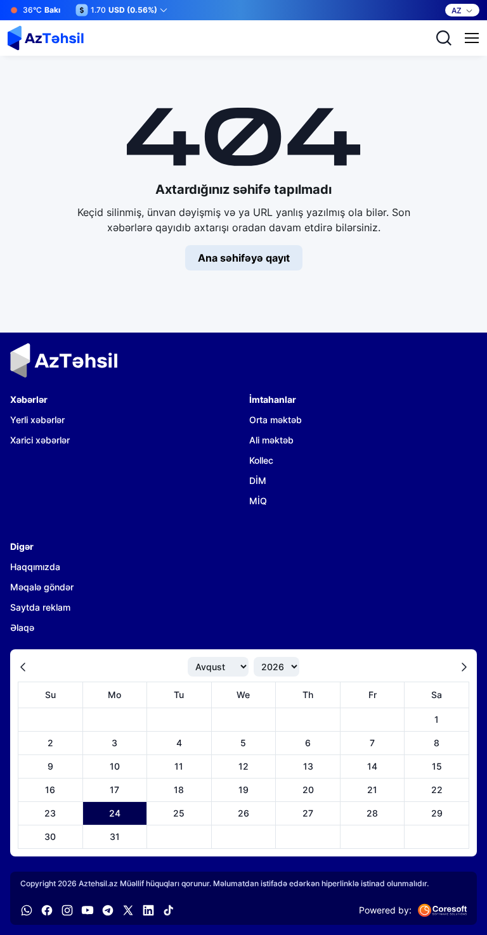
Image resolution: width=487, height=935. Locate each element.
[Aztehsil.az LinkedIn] (148, 910)
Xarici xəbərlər (40, 440)
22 (437, 789)
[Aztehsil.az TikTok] (168, 910)
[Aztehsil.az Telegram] (107, 910)
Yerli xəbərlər (37, 419)
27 (307, 813)
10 (115, 766)
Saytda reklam (40, 607)
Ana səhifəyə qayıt (244, 257)
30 (50, 836)
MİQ (258, 500)
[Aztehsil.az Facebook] (47, 910)
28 (372, 813)
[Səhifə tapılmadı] (46, 38)
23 (50, 813)
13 (308, 766)
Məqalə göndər (42, 587)
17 (114, 789)
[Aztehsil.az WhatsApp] (26, 910)
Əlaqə (22, 627)
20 (308, 789)
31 (115, 836)
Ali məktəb (271, 440)
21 (372, 789)
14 (372, 766)
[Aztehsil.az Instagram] (67, 910)
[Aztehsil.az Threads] (128, 910)
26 (243, 813)
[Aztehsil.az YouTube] (87, 910)
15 (437, 766)
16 (50, 789)
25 (179, 813)
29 (437, 813)
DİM (257, 480)
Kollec (261, 460)
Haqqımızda (35, 566)
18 (179, 789)
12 (243, 766)
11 (178, 766)
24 (114, 813)
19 (243, 789)
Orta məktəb (275, 419)
